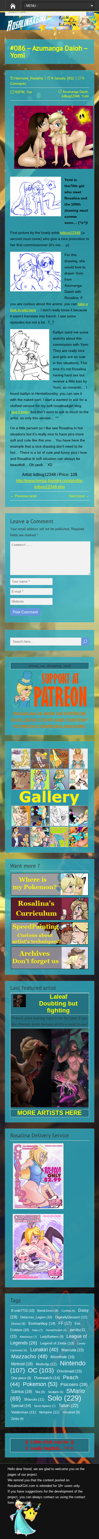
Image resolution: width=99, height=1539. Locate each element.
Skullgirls (55, 1391)
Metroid (22, 1364)
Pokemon (40, 1384)
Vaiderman (23, 1412)
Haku (37, 1330)
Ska (40, 1392)
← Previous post (23, 496)
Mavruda (72, 1350)
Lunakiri (44, 1349)
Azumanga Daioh (75, 92)
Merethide (63, 1357)
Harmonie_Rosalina (28, 78)
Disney (18, 1324)
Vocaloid (71, 1412)
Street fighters (45, 1405)
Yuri (29, 92)
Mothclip (46, 1364)
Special (21, 1406)
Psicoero (74, 1384)
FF (65, 1323)
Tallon (68, 1405)
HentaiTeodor (56, 1330)
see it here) (20, 412)
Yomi (85, 96)
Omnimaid (69, 1371)
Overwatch (47, 1378)
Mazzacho (29, 1356)
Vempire (49, 1412)
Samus (21, 1391)
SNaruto (34, 1399)
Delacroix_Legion (36, 1317)
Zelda (17, 1419)
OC (41, 1370)
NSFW (19, 92)
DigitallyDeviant (71, 1317)
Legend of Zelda (57, 1343)
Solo (64, 1398)
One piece (21, 1378)
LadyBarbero (51, 1337)
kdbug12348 (70, 96)
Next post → (79, 496)
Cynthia (68, 1310)
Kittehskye (28, 1336)
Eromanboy (41, 1323)
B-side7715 (22, 1311)
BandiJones (47, 1311)
